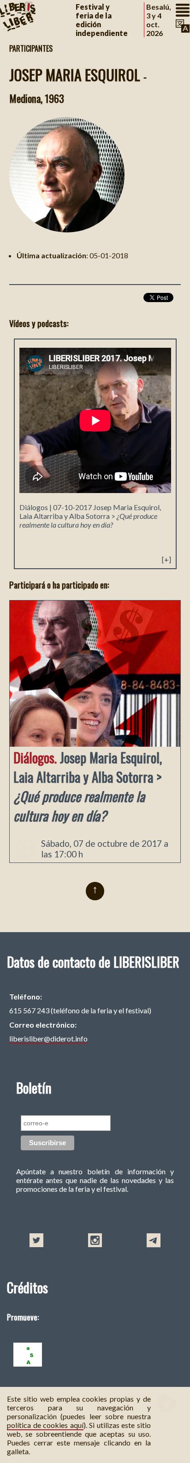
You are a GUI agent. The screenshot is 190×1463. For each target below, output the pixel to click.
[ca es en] (183, 26)
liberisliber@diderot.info (48, 1038)
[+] (166, 559)
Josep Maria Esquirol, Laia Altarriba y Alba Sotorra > (90, 516)
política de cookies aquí (45, 1425)
